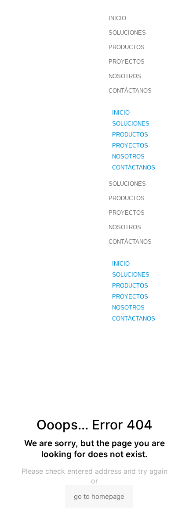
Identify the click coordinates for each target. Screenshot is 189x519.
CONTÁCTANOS (130, 90)
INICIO (117, 18)
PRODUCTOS (127, 47)
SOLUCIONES (127, 32)
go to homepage (99, 496)
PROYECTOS (127, 61)
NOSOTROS (125, 76)
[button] (147, 103)
